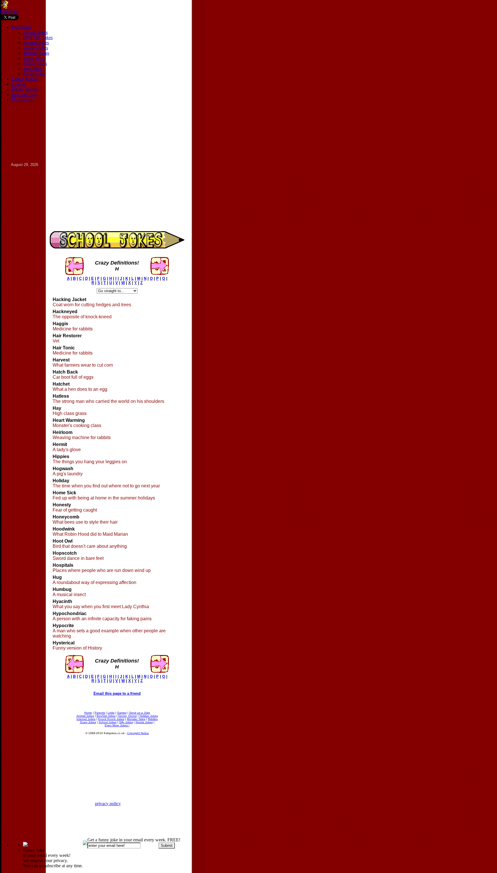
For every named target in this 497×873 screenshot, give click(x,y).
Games (122, 712)
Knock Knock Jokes (111, 719)
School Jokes (35, 63)
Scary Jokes (34, 58)
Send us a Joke (139, 712)
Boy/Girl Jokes (106, 715)
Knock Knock (24, 78)
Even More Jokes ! (117, 725)
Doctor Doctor (25, 89)
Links (111, 712)
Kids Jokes (10, 11)
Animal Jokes (35, 32)
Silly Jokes (33, 68)
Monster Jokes (36, 53)
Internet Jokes (35, 47)
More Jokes (22, 99)
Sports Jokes (34, 73)
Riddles (18, 84)
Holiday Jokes (36, 42)
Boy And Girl (24, 94)
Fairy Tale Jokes (38, 37)
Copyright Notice (138, 733)
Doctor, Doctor (127, 715)
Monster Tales (136, 719)
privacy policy (108, 803)
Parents (100, 712)
